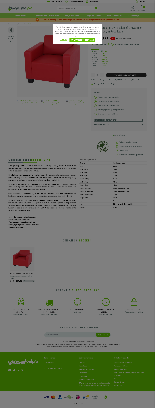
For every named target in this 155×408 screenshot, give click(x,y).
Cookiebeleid (93, 31)
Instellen (63, 40)
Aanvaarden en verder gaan (82, 40)
